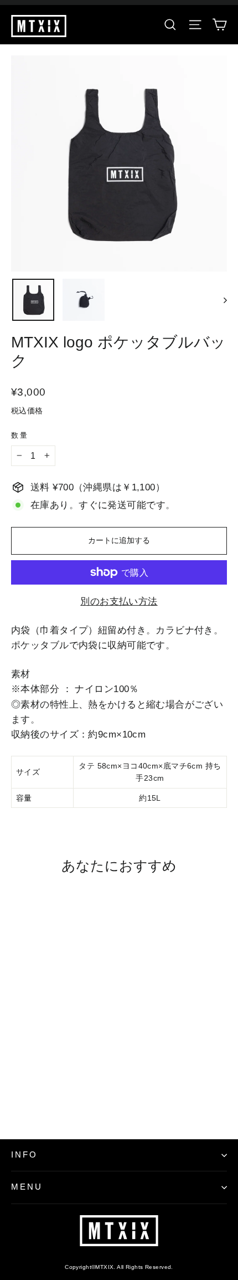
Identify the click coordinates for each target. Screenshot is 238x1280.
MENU (27, 1186)
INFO (24, 1154)
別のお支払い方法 (118, 601)
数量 (19, 435)
